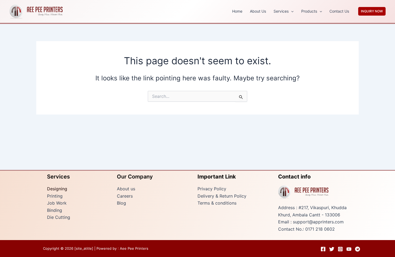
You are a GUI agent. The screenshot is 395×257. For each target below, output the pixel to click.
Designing (57, 188)
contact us (339, 11)
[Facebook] (323, 249)
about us (258, 11)
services (281, 11)
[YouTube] (348, 249)
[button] (291, 11)
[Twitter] (331, 249)
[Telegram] (357, 249)
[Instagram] (340, 249)
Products (309, 11)
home (237, 11)
